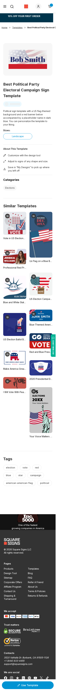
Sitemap (8, 577)
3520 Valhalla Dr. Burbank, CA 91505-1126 (26, 657)
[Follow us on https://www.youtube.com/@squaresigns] (35, 678)
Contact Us (9, 591)
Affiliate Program (12, 586)
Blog (30, 573)
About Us (33, 586)
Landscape (18, 136)
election (10, 467)
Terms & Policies (36, 591)
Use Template (29, 685)
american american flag (19, 483)
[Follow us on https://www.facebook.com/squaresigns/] (5, 678)
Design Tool (10, 573)
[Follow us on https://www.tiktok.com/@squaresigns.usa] (47, 678)
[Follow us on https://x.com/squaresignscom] (41, 678)
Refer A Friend (35, 582)
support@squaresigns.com (18, 664)
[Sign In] (39, 6)
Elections (10, 187)
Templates (33, 568)
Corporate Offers (13, 582)
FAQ (30, 577)
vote (25, 467)
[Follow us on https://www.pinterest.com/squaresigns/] (29, 678)
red (37, 467)
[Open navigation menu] (5, 6)
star (20, 475)
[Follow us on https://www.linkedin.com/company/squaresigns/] (23, 678)
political (44, 483)
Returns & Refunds (38, 595)
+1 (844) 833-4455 (14, 660)
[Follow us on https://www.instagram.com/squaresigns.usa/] (11, 678)
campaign (35, 475)
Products (8, 568)
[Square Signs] (26, 6)
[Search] (12, 7)
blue (8, 475)
